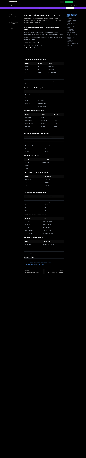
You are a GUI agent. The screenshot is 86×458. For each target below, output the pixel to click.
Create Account (69, 1)
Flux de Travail (13, 25)
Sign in (62, 1)
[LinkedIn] (77, 5)
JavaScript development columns (71, 21)
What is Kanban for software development (35, 264)
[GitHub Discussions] (72, 5)
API (51, 5)
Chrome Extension (33, 5)
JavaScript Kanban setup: (71, 18)
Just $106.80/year (70, 7)
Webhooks (55, 5)
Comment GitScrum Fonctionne (14, 23)
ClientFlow (47, 5)
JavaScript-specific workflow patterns (70, 30)
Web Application (12, 5)
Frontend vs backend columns (71, 27)
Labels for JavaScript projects (71, 24)
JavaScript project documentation (70, 41)
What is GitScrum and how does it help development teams (39, 260)
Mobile (18, 5)
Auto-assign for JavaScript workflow (72, 35)
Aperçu (12, 14)
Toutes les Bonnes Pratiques (31, 12)
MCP (39, 5)
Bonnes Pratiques (14, 28)
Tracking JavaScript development (70, 38)
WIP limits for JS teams (71, 32)
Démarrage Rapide (14, 16)
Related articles (70, 45)
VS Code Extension (24, 5)
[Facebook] (74, 5)
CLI (42, 5)
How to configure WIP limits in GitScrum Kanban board (38, 262)
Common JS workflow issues (72, 43)
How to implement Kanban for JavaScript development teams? (72, 15)
